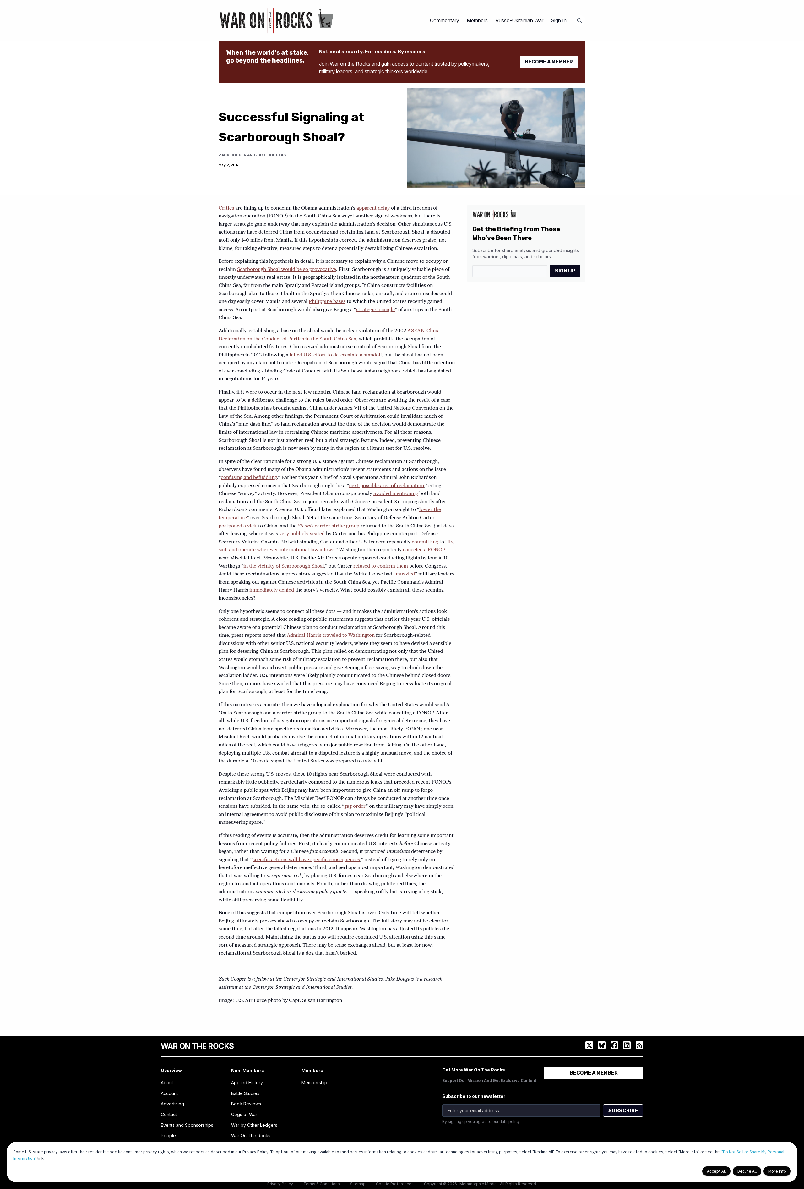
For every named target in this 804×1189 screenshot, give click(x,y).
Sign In (559, 20)
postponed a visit (238, 526)
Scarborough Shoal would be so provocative (286, 269)
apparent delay (373, 208)
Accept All (716, 1171)
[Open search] (579, 20)
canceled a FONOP (424, 550)
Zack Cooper (232, 155)
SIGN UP (565, 271)
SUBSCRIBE (623, 1111)
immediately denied (271, 590)
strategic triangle (375, 309)
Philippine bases (327, 301)
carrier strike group (328, 526)
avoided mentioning (395, 493)
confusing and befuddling (249, 477)
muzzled (405, 574)
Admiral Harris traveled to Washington (331, 635)
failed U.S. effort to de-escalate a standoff (336, 355)
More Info (777, 1171)
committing (425, 542)
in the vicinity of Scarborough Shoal (283, 566)
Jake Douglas (271, 155)
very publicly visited (302, 534)
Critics (226, 208)
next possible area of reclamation (386, 485)
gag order (355, 806)
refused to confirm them (380, 566)
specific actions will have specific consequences (306, 859)
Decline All (747, 1171)
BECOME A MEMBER (549, 62)
